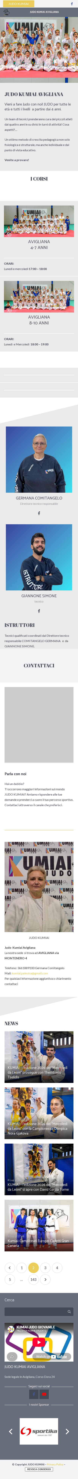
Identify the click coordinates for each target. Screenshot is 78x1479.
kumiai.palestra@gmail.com (30, 973)
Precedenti (10, 1268)
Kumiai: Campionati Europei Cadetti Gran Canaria (38, 1243)
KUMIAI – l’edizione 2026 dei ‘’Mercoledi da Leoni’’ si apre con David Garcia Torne (38, 1187)
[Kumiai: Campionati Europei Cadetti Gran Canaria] (39, 1225)
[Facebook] (72, 4)
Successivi (45, 1279)
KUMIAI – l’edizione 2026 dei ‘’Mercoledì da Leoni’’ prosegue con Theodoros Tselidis (37, 1072)
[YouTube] (44, 1394)
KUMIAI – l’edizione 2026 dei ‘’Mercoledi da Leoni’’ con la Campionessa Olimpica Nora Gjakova (37, 1128)
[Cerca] (69, 1312)
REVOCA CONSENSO (39, 1469)
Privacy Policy (55, 1464)
